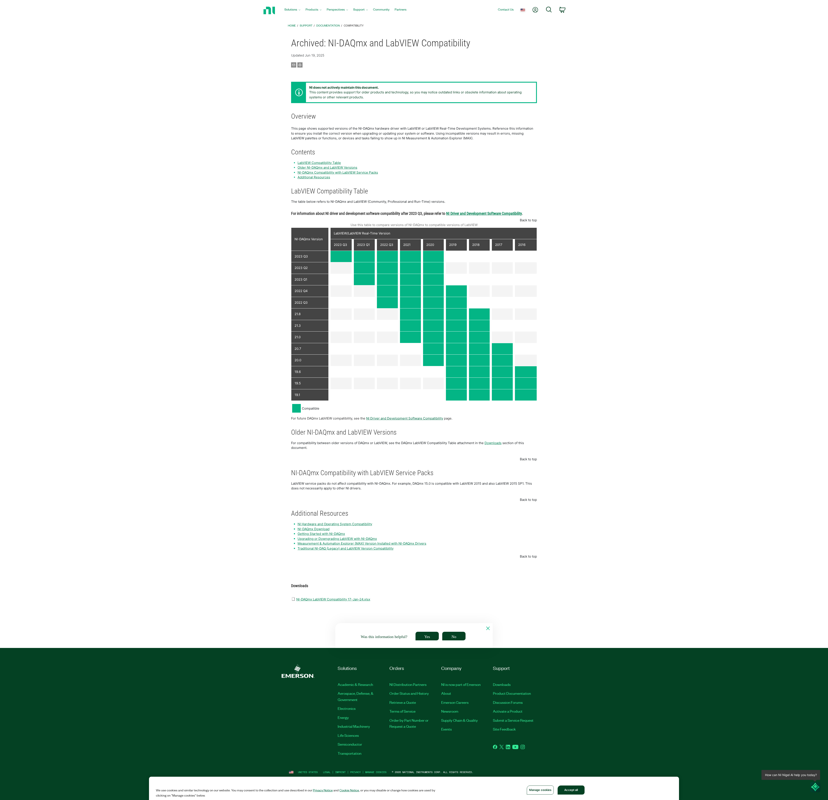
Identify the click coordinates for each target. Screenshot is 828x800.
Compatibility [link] (354, 25)
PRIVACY (355, 772)
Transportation (349, 753)
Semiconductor (350, 744)
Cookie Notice (349, 790)
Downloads (493, 443)
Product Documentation (512, 693)
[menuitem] (292, 10)
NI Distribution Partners (408, 684)
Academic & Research (355, 684)
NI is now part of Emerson (461, 684)
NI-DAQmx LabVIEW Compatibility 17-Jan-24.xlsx (333, 599)
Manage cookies (375, 772)
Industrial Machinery (354, 726)
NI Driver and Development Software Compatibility (404, 418)
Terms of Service (402, 711)
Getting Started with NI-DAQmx (321, 534)
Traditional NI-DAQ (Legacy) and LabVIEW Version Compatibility (346, 548)
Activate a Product (507, 711)
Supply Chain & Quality (459, 720)
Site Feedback (504, 729)
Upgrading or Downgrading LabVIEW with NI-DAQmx (337, 539)
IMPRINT (340, 772)
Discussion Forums (508, 702)
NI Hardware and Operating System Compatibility (335, 524)
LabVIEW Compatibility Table (319, 163)
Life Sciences (348, 735)
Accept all (571, 790)
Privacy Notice (323, 790)
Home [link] (292, 25)
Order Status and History (409, 693)
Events (446, 729)
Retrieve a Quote (402, 702)
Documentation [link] (328, 25)
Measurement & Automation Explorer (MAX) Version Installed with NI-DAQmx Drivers (362, 543)
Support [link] (306, 25)
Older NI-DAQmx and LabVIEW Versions (327, 167)
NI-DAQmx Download (313, 529)
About (446, 693)
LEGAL (327, 772)
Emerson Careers (455, 702)
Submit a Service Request (513, 720)
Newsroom (449, 711)
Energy (343, 717)
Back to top (528, 220)
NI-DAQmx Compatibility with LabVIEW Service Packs (338, 172)
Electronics (347, 708)
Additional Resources (314, 177)
